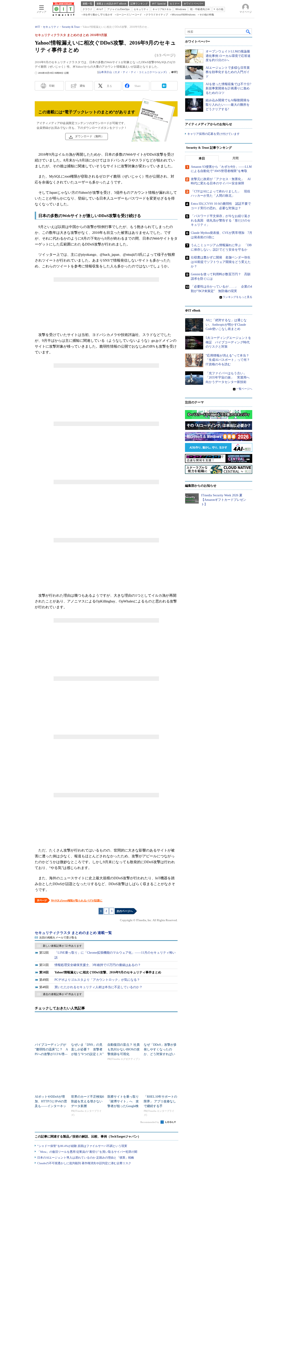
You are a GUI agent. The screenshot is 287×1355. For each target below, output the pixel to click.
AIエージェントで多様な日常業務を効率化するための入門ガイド (228, 72)
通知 (82, 85)
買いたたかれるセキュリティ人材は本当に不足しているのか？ (98, 987)
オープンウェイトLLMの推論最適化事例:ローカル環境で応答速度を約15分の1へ (228, 56)
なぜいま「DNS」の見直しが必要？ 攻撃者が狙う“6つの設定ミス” (87, 1049)
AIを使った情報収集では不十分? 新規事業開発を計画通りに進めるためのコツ (228, 88)
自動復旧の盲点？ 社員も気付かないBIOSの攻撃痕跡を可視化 (123, 1049)
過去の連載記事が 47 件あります (62, 994)
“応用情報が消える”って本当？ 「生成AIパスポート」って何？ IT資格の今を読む (229, 360)
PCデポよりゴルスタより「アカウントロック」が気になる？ (97, 979)
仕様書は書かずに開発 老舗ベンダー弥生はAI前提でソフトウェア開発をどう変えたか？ (221, 262)
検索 (248, 31)
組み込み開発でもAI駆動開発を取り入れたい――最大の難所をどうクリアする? (228, 105)
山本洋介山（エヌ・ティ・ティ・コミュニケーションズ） (133, 72)
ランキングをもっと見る (237, 297)
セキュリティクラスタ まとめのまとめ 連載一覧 (73, 933)
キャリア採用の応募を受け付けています (213, 134)
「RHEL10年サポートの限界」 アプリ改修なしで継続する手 (160, 1101)
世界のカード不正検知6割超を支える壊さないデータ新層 (87, 1101)
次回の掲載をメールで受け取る (58, 937)
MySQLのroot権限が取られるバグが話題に (76, 900)
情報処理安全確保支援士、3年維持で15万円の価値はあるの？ (97, 965)
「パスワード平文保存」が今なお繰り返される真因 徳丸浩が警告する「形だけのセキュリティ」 (220, 220)
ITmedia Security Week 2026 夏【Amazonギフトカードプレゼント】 (223, 500)
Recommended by (150, 1122)
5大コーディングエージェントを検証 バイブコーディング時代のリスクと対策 (228, 342)
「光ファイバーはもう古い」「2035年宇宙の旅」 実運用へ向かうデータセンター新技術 (228, 378)
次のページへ (125, 911)
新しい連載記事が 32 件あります (62, 945)
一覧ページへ (244, 388)
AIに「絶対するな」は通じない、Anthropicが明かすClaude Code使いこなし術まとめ (226, 324)
